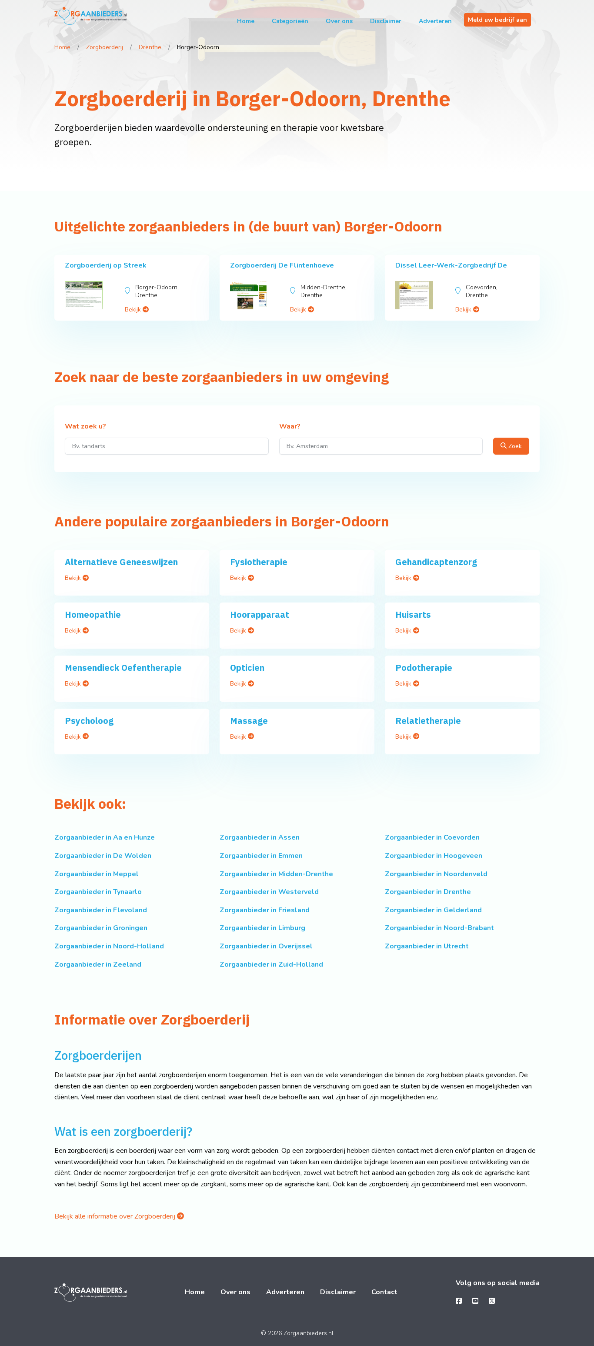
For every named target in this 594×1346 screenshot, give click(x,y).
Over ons (339, 21)
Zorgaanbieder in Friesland (265, 910)
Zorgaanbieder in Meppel (96, 874)
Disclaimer (385, 21)
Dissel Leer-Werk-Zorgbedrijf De (451, 265)
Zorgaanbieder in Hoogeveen (433, 856)
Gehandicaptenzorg (436, 562)
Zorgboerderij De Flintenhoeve (282, 265)
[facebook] (459, 1301)
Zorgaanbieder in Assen (260, 837)
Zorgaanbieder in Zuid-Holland (271, 964)
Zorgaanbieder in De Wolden (102, 856)
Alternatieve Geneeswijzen (121, 562)
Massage (249, 721)
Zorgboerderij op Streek (106, 265)
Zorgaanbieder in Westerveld (269, 892)
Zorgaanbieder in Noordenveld (436, 874)
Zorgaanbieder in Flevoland (100, 910)
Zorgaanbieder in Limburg (262, 928)
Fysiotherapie (258, 562)
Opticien (247, 667)
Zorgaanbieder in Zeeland (97, 964)
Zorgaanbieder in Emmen (261, 856)
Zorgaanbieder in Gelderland (433, 910)
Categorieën (290, 21)
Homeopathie (93, 614)
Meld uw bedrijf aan (497, 20)
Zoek (514, 446)
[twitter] (492, 1301)
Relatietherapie (428, 721)
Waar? (289, 427)
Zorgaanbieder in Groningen (100, 928)
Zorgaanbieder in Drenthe (428, 892)
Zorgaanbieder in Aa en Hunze (104, 837)
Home (245, 21)
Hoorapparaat (259, 614)
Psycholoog (89, 721)
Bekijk (134, 309)
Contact (384, 1292)
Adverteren (435, 21)
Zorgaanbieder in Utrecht (427, 946)
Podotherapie (423, 667)
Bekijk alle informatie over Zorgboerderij (115, 1216)
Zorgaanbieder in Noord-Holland (109, 946)
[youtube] (475, 1301)
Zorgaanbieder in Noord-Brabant (439, 928)
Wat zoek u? (85, 427)
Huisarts (413, 614)
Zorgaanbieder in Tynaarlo (98, 892)
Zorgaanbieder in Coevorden (432, 837)
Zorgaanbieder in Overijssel (266, 946)
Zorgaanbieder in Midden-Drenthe (276, 874)
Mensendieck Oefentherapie (123, 667)
